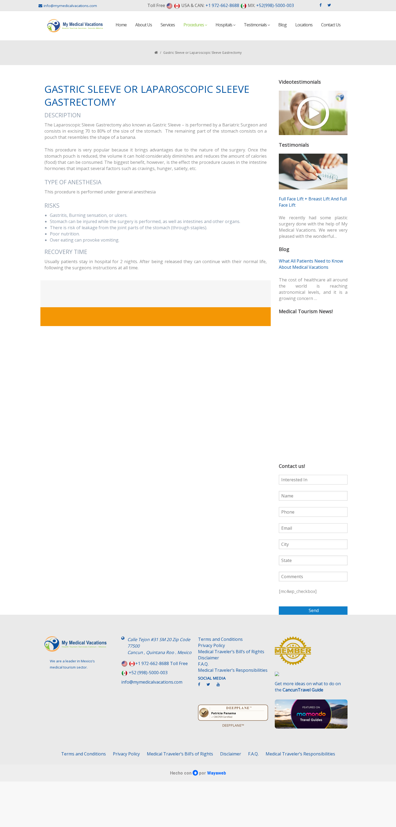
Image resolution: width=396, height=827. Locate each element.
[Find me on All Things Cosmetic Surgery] (311, 653)
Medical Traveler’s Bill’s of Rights (231, 652)
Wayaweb (216, 773)
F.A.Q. (203, 664)
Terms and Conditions (220, 639)
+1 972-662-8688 (222, 5)
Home (121, 25)
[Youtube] (221, 687)
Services (168, 25)
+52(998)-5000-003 (275, 5)
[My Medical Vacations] (75, 25)
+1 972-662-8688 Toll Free (161, 663)
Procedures (194, 25)
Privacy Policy (211, 645)
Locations (303, 25)
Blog (282, 25)
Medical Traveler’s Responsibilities (233, 670)
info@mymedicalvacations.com (70, 5)
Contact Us (331, 25)
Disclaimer (208, 658)
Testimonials (256, 25)
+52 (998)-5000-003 (148, 673)
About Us (143, 25)
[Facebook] (202, 687)
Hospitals (224, 25)
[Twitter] (211, 687)
